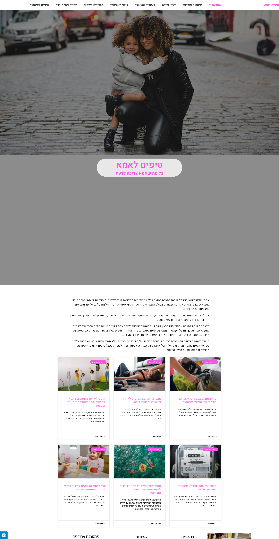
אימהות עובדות (192, 5)
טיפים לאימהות (39, 5)
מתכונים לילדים (94, 5)
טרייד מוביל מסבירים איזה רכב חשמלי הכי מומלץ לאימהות (198, 400)
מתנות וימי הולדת (66, 5)
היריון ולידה (169, 5)
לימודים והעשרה (145, 5)
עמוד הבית (215, 5)
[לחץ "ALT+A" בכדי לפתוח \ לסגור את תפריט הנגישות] (4, 535)
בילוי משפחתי (119, 5)
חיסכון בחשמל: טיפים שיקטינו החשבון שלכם (197, 488)
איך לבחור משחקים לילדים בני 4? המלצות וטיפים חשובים (84, 488)
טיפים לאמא (271, 5)
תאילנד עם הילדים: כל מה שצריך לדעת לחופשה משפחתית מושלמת (140, 489)
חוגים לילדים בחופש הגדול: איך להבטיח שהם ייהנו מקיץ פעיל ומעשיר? (85, 402)
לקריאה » (213, 422)
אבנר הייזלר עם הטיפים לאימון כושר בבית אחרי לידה (142, 400)
